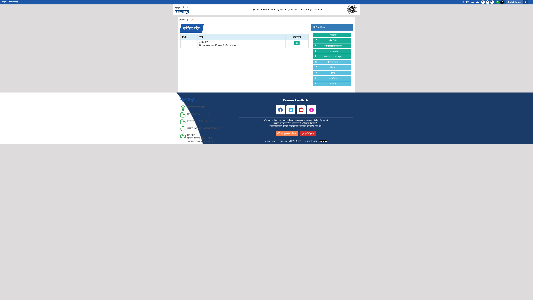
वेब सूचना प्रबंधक (288, 133)
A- (483, 2)
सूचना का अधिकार (294, 9)
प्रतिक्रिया (309, 133)
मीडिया (4, 2)
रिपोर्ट (333, 73)
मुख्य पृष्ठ (182, 20)
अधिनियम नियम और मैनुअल (333, 56)
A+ (492, 2)
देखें (297, 43)
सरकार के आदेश (333, 51)
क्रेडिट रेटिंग (195, 20)
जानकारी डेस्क (333, 78)
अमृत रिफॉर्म (280, 9)
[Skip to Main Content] (467, 2)
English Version (514, 2)
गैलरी (305, 9)
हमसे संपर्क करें (315, 9)
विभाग (265, 9)
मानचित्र (333, 83)
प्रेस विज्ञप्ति (333, 40)
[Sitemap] (477, 2)
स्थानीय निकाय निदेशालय (333, 46)
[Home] (462, 2)
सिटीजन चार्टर (333, 62)
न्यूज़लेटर (333, 35)
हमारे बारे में (256, 9)
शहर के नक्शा (13, 2)
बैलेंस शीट (333, 67)
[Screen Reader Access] (472, 2)
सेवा (272, 9)
